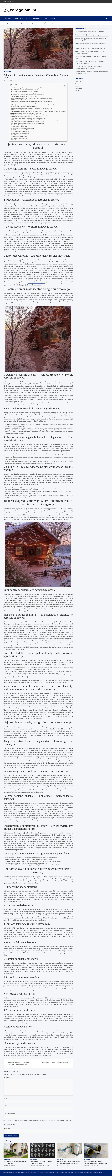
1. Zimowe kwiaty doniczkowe (20, 124)
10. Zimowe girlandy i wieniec (20, 139)
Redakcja (52, 18)
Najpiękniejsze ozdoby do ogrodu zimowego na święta (26, 113)
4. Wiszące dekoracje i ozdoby (21, 129)
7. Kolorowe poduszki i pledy (20, 134)
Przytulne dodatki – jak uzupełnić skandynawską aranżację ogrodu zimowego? (33, 109)
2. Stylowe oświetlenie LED (20, 126)
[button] (64, 85)
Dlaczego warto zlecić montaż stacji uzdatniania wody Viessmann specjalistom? (68, 1163)
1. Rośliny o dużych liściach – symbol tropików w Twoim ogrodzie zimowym (32, 98)
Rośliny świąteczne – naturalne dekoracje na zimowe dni (27, 116)
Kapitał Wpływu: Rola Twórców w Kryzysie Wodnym (90, 48)
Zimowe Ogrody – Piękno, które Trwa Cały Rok (55, 1062)
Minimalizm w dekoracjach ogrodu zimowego (25, 106)
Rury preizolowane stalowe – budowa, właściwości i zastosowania (95, 1162)
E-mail (6, 1105)
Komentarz (7, 1077)
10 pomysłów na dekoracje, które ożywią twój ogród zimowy (27, 123)
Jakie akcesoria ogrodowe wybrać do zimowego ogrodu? (26, 88)
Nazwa (6, 1098)
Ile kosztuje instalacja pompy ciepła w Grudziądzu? (89, 31)
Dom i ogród (8, 18)
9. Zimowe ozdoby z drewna (20, 138)
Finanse (16, 18)
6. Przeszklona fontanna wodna (21, 133)
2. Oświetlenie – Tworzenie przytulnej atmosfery (25, 91)
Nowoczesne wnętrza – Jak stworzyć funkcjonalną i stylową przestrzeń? (18, 1063)
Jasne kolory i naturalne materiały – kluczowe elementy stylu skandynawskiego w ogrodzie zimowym (39, 111)
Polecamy (8, 1141)
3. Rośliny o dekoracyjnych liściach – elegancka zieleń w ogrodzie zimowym (32, 101)
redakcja (13, 1165)
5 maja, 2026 (7, 1165)
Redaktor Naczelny (44, 1165)
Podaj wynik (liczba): (9, 1124)
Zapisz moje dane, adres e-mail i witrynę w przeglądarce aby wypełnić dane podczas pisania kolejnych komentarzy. (38, 1120)
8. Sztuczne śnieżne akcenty (20, 136)
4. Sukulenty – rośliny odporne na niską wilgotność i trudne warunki (30, 103)
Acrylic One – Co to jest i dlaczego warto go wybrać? (90, 35)
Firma (21, 18)
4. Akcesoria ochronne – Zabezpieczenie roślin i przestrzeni (28, 94)
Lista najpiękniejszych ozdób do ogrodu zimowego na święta (28, 121)
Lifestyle (28, 18)
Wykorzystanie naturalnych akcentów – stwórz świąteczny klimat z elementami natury (35, 119)
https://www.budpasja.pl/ (36, 283)
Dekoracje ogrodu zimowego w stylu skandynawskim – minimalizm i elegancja (32, 105)
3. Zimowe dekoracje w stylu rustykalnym (23, 128)
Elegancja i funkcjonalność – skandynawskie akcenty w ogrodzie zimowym (32, 108)
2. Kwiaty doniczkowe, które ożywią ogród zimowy (26, 99)
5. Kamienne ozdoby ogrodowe (21, 131)
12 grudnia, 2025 (61, 1165)
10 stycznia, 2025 (8, 80)
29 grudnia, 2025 (34, 1165)
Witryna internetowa (9, 1113)
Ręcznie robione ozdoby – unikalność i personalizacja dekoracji (29, 118)
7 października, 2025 (89, 1165)
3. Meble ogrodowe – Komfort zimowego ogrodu (25, 93)
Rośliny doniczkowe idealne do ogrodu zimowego (24, 96)
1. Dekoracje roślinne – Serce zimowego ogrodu (25, 89)
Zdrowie (45, 18)
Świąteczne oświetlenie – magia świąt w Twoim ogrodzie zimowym (30, 114)
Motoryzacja (37, 18)
